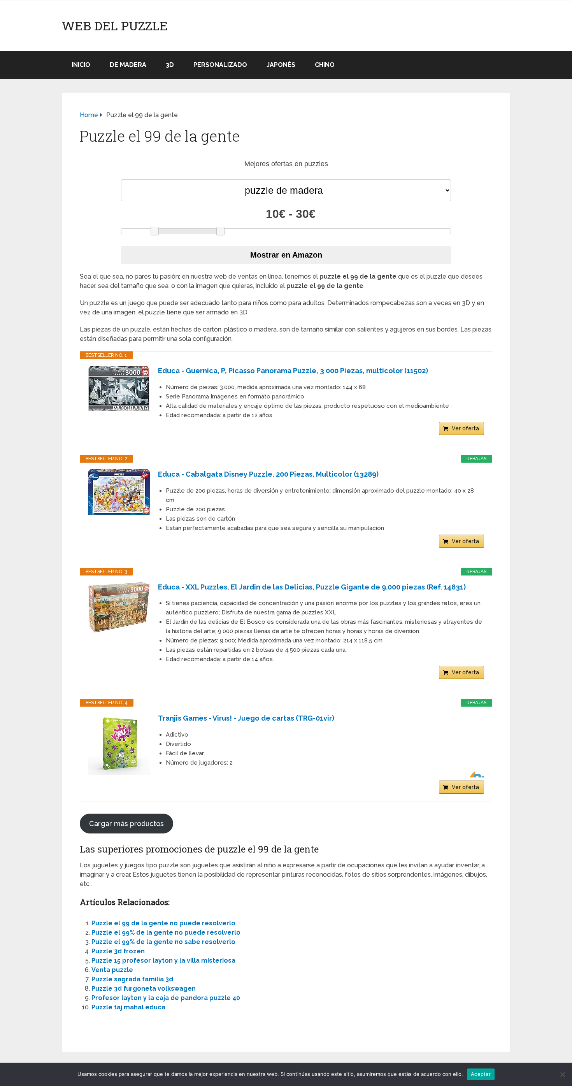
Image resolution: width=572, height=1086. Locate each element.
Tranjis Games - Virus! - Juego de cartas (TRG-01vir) (246, 718)
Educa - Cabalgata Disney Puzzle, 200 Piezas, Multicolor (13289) (268, 474)
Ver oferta (465, 428)
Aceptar (481, 1074)
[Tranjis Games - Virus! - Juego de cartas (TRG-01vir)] (119, 744)
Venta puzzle (112, 970)
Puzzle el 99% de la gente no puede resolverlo (165, 932)
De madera (128, 64)
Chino (325, 64)
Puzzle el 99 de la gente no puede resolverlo (163, 923)
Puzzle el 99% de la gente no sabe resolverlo (163, 942)
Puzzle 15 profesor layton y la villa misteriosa (163, 960)
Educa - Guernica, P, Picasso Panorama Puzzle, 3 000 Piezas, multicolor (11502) (293, 371)
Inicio (81, 64)
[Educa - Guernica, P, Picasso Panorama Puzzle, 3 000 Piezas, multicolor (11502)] (119, 388)
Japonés (281, 64)
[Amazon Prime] (473, 774)
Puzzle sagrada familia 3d (132, 979)
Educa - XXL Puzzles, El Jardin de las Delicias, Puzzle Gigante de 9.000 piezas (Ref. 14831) (312, 587)
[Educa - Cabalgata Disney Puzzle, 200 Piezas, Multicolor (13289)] (119, 492)
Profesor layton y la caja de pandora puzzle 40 (165, 998)
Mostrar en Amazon (286, 255)
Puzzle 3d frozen (118, 951)
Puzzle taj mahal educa (128, 1007)
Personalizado (220, 64)
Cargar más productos (126, 823)
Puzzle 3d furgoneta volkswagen (143, 988)
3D (170, 64)
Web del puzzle (115, 25)
